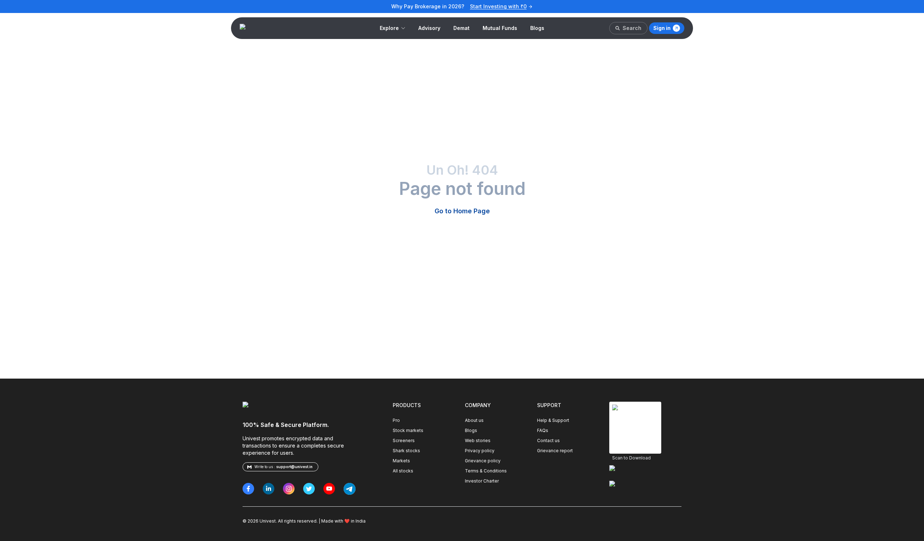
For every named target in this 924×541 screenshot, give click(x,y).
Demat (461, 28)
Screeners (404, 440)
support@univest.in (294, 466)
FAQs (542, 430)
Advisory (429, 28)
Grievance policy (483, 460)
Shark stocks (406, 450)
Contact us (548, 440)
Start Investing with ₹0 (498, 6)
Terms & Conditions (486, 471)
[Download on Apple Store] (645, 470)
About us (474, 420)
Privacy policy (479, 450)
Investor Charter (482, 481)
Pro (396, 420)
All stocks (403, 471)
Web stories (478, 440)
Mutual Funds (500, 28)
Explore (389, 28)
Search (632, 28)
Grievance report (555, 450)
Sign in (662, 28)
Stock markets (408, 430)
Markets (401, 460)
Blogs (537, 28)
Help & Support (553, 420)
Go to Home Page (462, 211)
